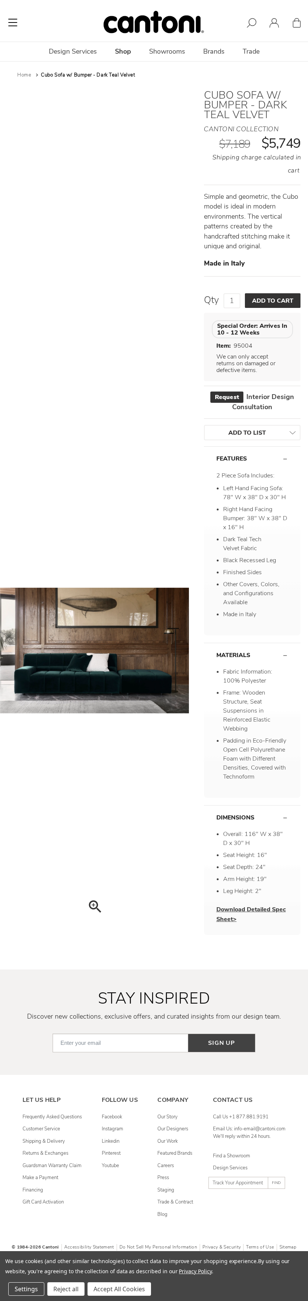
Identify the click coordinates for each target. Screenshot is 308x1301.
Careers (165, 1165)
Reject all (66, 1289)
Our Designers (172, 1128)
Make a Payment (40, 1177)
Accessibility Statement (89, 1247)
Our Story (167, 1116)
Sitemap (287, 1247)
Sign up (221, 1043)
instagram (112, 1128)
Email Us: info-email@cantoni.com (249, 1128)
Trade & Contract (175, 1202)
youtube (110, 1165)
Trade (251, 51)
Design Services (230, 1167)
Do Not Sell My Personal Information (158, 1247)
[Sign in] (274, 24)
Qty (211, 300)
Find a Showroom (231, 1155)
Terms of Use (260, 1247)
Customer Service (41, 1128)
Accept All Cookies (119, 1289)
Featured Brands (174, 1153)
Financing (33, 1190)
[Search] (251, 24)
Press (163, 1177)
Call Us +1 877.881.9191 (241, 1116)
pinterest (111, 1153)
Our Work (167, 1141)
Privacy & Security (221, 1247)
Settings (26, 1289)
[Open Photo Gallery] (95, 907)
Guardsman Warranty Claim (52, 1165)
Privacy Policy (195, 1271)
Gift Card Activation (43, 1202)
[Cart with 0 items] (296, 24)
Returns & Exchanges (45, 1153)
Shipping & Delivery (44, 1141)
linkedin (110, 1141)
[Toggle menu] (13, 22)
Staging (165, 1190)
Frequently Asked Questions (52, 1116)
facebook (112, 1116)
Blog (162, 1214)
